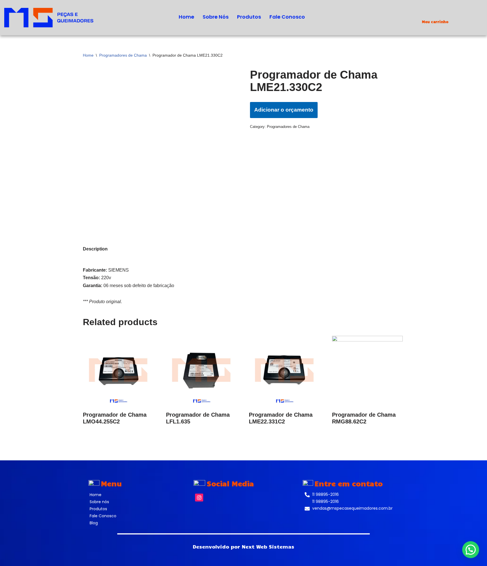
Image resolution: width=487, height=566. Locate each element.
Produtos (249, 16)
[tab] (95, 249)
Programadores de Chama (123, 55)
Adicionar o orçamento (283, 110)
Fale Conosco (287, 16)
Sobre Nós (216, 16)
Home (186, 16)
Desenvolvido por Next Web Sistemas (243, 546)
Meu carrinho (435, 21)
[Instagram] (199, 498)
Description (95, 249)
